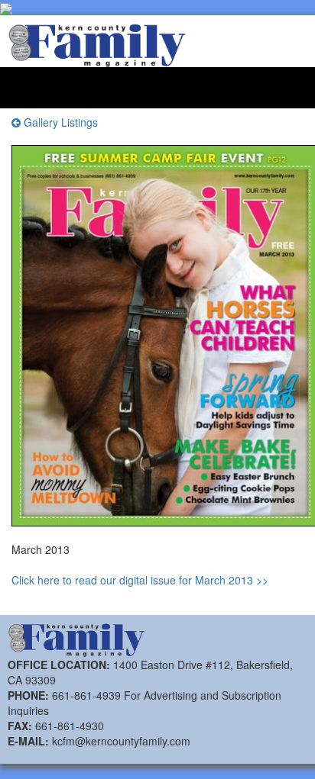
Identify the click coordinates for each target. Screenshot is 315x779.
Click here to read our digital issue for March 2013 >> (139, 579)
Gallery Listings (59, 122)
